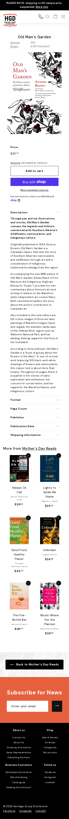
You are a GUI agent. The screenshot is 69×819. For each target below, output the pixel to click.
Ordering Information (19, 747)
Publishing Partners (19, 757)
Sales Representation (18, 752)
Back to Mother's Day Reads (37, 664)
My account (50, 752)
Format (15, 399)
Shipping (15, 163)
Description (19, 212)
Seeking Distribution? (18, 787)
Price (14, 147)
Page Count (18, 408)
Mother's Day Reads (39, 448)
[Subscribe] (57, 706)
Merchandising (18, 777)
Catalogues (19, 782)
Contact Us (18, 737)
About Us (19, 742)
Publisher (17, 417)
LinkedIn (50, 782)
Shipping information (25, 435)
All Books (50, 742)
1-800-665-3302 (40, 16)
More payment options (34, 190)
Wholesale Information (19, 772)
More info (42, 7)
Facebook (50, 772)
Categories (50, 747)
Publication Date (22, 426)
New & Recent (50, 737)
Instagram (50, 777)
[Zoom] (56, 128)
